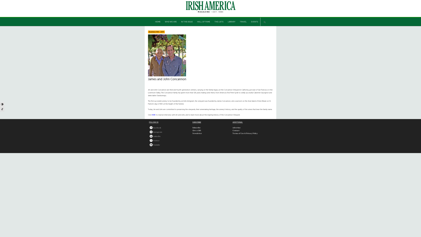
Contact (236, 130)
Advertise (237, 128)
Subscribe (196, 128)
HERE (154, 115)
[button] (264, 22)
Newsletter (197, 133)
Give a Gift (196, 130)
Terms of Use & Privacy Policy (245, 133)
